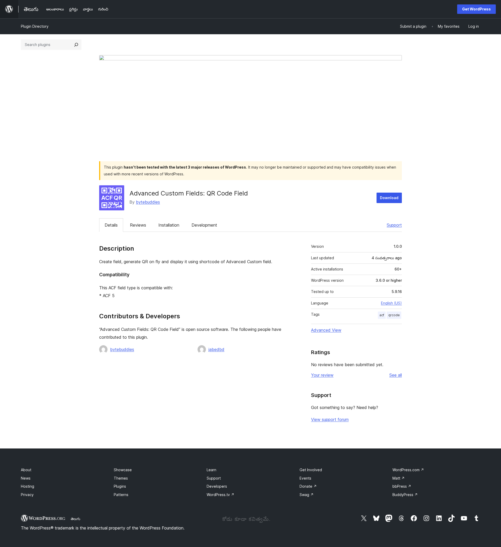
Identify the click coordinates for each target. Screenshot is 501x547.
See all (395, 375)
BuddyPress (405, 494)
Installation (168, 225)
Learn (211, 470)
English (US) (391, 303)
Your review (322, 375)
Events (305, 478)
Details (111, 225)
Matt (398, 478)
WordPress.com (408, 470)
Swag (307, 494)
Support (394, 225)
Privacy (27, 494)
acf (381, 315)
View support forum (330, 419)
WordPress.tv (220, 494)
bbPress (401, 486)
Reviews (138, 225)
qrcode (394, 315)
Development (204, 225)
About (26, 470)
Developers (217, 486)
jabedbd (216, 349)
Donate (308, 486)
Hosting (27, 486)
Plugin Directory (35, 26)
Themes (121, 478)
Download (389, 197)
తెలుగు (75, 519)
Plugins (120, 486)
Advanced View (326, 330)
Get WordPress (476, 9)
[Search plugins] (76, 44)
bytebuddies (148, 202)
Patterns (121, 494)
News (26, 478)
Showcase (123, 470)
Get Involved (311, 470)
